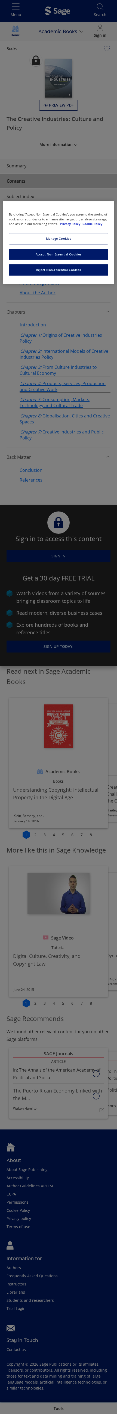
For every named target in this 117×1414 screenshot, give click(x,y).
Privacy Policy (70, 224)
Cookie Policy (92, 224)
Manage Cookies (58, 238)
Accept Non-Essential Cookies (59, 254)
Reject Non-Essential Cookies (58, 270)
